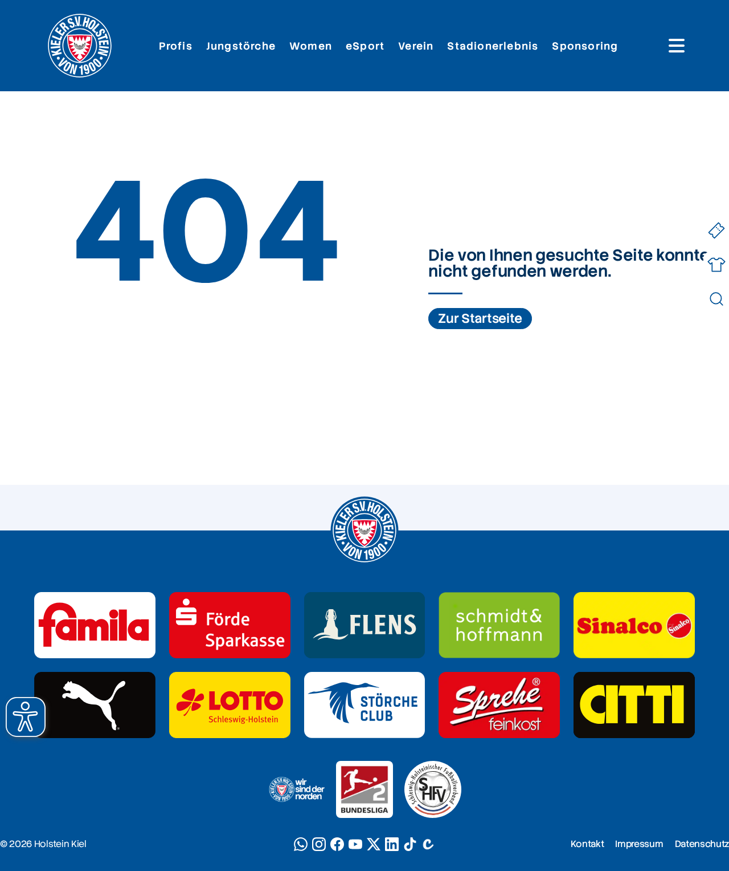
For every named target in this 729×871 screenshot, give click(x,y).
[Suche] (716, 299)
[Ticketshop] (716, 231)
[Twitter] (373, 844)
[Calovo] (428, 844)
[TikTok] (410, 844)
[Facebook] (337, 844)
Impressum (639, 844)
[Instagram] (319, 844)
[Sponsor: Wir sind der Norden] (296, 789)
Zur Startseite (480, 318)
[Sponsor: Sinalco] (634, 625)
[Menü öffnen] (676, 45)
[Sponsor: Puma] (94, 705)
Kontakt (587, 844)
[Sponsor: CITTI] (634, 705)
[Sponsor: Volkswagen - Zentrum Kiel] (499, 625)
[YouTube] (355, 844)
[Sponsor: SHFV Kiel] (432, 789)
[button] (26, 717)
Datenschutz (702, 844)
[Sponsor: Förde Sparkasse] (229, 625)
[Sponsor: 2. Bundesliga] (364, 789)
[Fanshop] (716, 265)
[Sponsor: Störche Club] (364, 705)
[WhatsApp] (301, 844)
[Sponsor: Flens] (364, 625)
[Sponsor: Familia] (94, 625)
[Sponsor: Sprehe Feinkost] (499, 705)
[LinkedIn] (392, 844)
